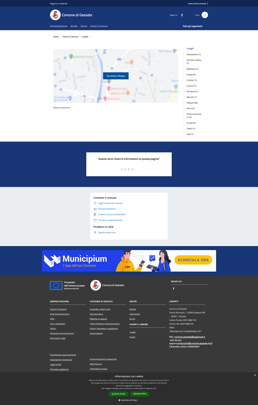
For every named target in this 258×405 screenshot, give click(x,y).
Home (56, 36)
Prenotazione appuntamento (63, 354)
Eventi (132, 337)
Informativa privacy (99, 368)
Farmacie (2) (192, 91)
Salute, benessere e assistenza (104, 328)
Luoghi (85, 36)
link (154, 388)
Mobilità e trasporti (98, 318)
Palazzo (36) (192, 102)
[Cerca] (205, 15)
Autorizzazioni (96, 333)
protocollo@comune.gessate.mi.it (194, 343)
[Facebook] (181, 15)
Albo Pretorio (96, 364)
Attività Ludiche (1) (194, 61)
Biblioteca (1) (192, 68)
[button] (129, 400)
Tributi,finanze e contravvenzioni (105, 323)
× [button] (255, 375)
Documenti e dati (58, 338)
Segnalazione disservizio (61, 359)
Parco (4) (191, 108)
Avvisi (132, 318)
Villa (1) (190, 134)
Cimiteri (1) (192, 80)
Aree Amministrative (59, 314)
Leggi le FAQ (55, 364)
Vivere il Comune (70, 36)
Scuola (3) (191, 122)
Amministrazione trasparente (103, 359)
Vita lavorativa (96, 314)
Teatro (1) (191, 128)
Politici (53, 328)
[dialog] (129, 388)
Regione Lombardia (58, 3)
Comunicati (135, 314)
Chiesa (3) (191, 74)
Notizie (133, 309)
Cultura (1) (191, 85)
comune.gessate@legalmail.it (190, 337)
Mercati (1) (191, 97)
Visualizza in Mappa (116, 75)
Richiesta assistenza (59, 369)
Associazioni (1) (194, 54)
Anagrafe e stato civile (100, 309)
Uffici (52, 318)
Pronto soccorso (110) (194, 115)
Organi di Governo (58, 309)
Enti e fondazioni (57, 323)
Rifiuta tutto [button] (139, 394)
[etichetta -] (133, 169)
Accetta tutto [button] (118, 394)
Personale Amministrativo (62, 333)
